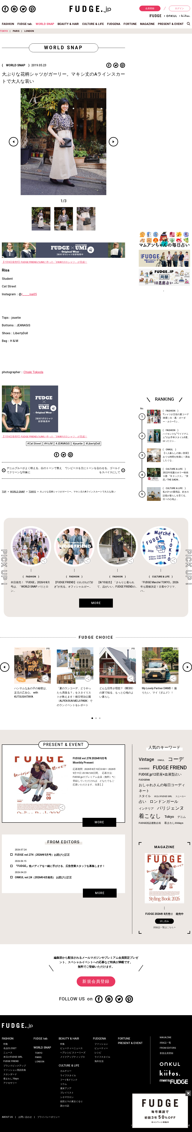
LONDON (29, 31)
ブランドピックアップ (14, 1065)
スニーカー (181, 796)
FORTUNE (130, 24)
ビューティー (101, 1048)
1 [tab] (92, 718)
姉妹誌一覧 (165, 1042)
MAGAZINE (147, 24)
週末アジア (65, 1088)
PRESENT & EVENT (171, 24)
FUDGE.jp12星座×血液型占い (160, 774)
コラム (63, 1084)
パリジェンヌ (170, 808)
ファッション (101, 1044)
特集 (5, 1044)
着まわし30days (173, 823)
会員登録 (149, 8)
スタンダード (10, 1074)
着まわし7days (11, 1078)
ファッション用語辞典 (14, 1070)
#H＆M (48, 444)
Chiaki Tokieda (33, 372)
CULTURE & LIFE (93, 24)
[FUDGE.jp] (90, 9)
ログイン (179, 8)
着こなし (150, 816)
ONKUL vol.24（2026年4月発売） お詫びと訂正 (43, 877)
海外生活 (99, 1061)
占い (142, 801)
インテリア (146, 808)
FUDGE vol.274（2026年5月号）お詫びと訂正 (42, 855)
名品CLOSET (9, 1048)
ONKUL (161, 760)
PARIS (16, 31)
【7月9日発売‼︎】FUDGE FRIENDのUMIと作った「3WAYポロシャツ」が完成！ (44, 262)
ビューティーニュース (71, 1048)
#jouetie (78, 444)
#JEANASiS (63, 444)
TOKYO (4, 31)
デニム (181, 817)
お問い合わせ (25, 1117)
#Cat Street (34, 444)
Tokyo (169, 816)
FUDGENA (113, 24)
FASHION (8, 24)
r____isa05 (29, 294)
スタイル (145, 796)
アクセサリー (10, 1083)
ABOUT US (7, 1117)
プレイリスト (67, 1092)
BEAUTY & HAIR (68, 24)
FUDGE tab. (24, 24)
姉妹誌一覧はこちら (163, 927)
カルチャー (65, 1071)
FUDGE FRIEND (170, 768)
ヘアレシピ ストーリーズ (73, 1052)
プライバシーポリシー (48, 1117)
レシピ (97, 1052)
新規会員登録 (96, 981)
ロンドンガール (164, 802)
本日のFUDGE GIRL (163, 796)
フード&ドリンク (68, 1079)
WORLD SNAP (45, 24)
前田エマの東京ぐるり (71, 1101)
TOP (4, 491)
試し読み (164, 921)
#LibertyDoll (93, 444)
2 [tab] (96, 718)
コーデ (176, 759)
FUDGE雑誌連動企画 (150, 823)
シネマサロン (67, 1097)
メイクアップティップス (72, 1057)
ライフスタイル (68, 1075)
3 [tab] (99, 718)
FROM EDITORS (168, 1048)
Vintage (146, 759)
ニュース (7, 1052)
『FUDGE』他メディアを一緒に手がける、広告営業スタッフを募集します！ (60, 866)
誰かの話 (64, 1105)
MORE (99, 822)
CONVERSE (144, 768)
